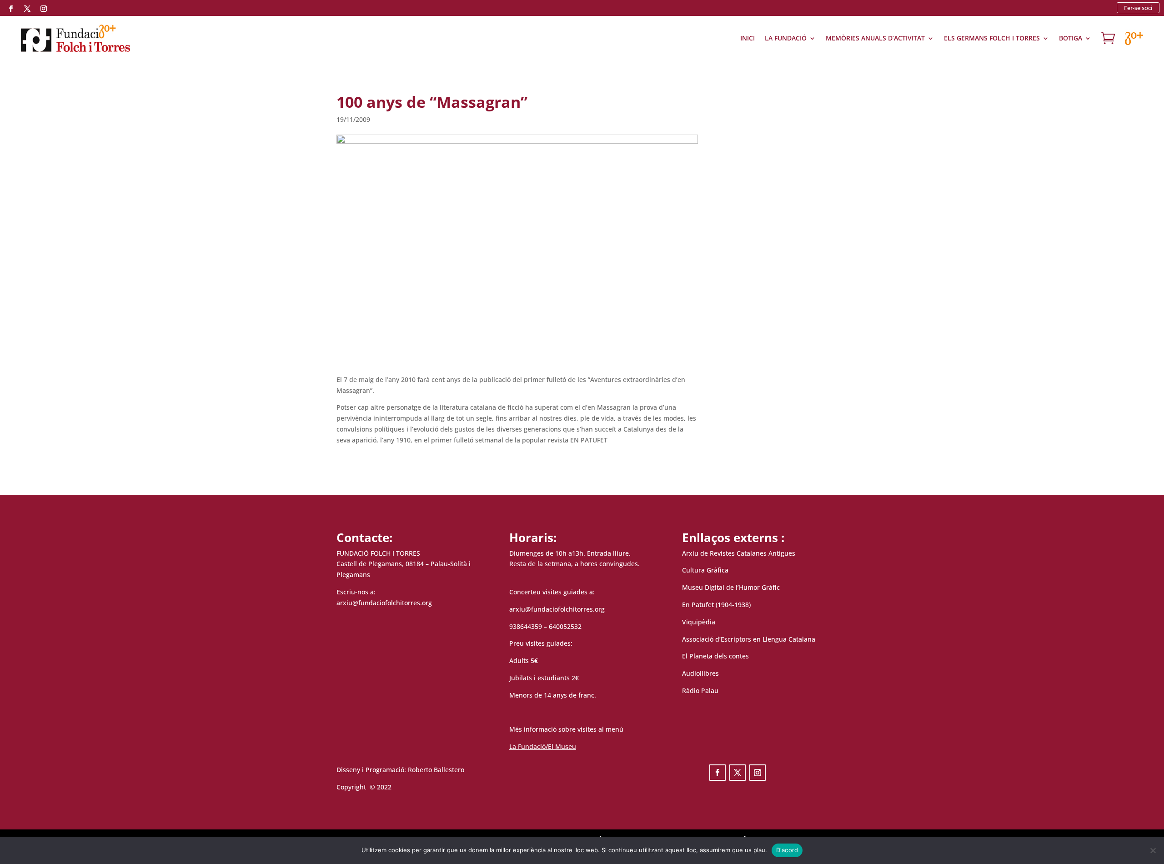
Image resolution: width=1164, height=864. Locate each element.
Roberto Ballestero (436, 769)
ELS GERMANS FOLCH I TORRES (992, 38)
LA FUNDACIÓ (786, 38)
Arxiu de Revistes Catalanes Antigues (738, 553)
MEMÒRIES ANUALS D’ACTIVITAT (875, 38)
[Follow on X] (27, 8)
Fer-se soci (1138, 8)
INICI (747, 38)
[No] (1152, 850)
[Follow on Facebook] (11, 8)
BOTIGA (1070, 38)
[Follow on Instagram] (43, 8)
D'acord (787, 850)
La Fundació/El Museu (542, 746)
